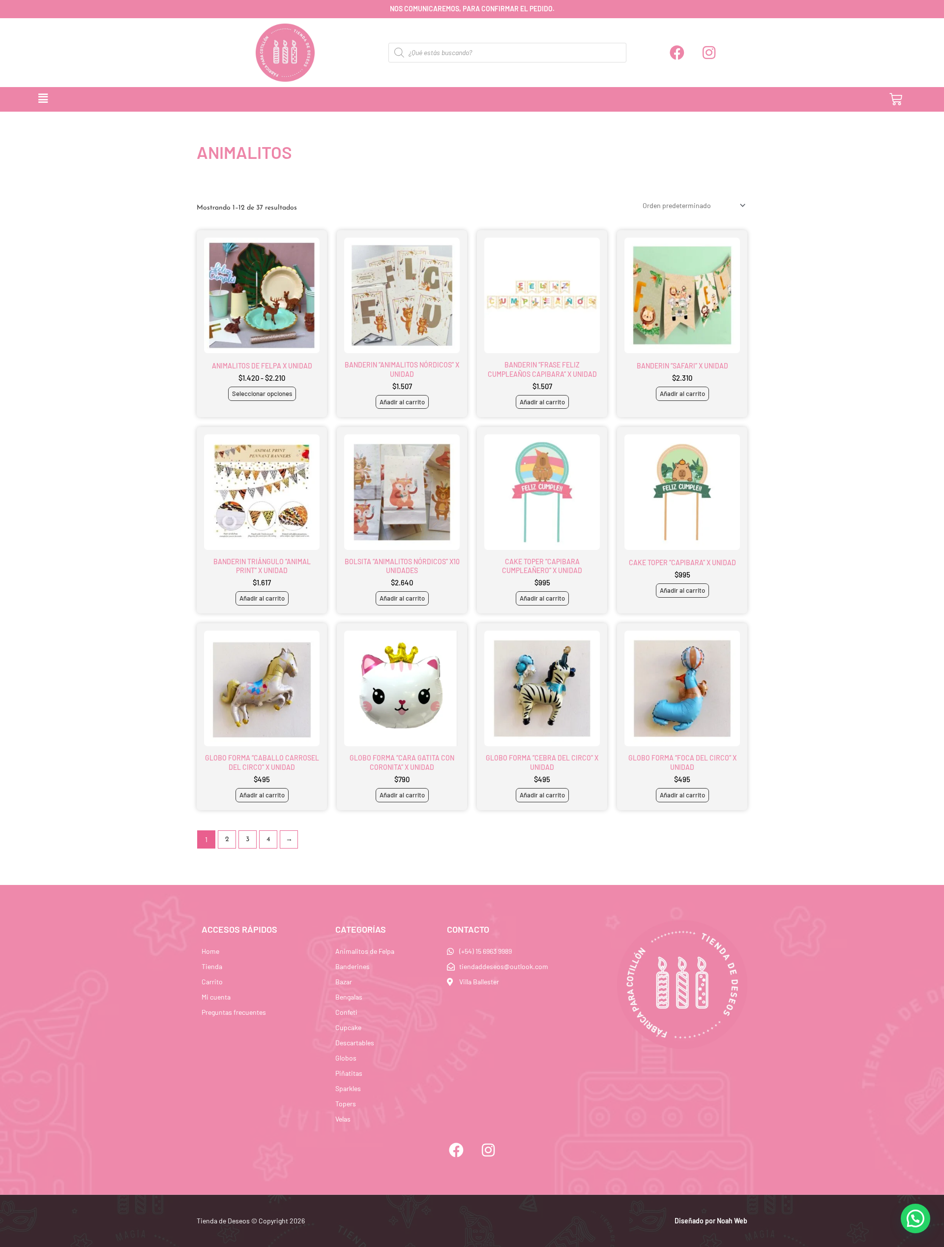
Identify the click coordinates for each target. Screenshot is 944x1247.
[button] (421, 99)
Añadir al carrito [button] (402, 402)
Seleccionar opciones (262, 393)
